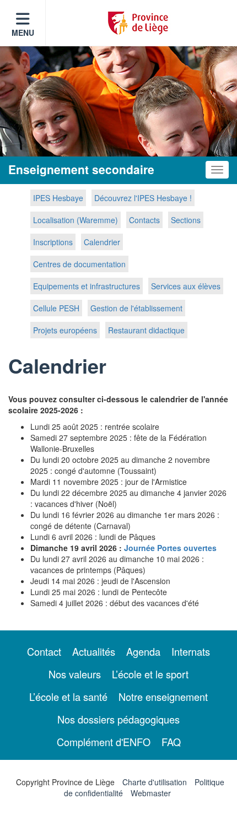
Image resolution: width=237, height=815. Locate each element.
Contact (44, 651)
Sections (186, 219)
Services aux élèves (185, 286)
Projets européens (65, 330)
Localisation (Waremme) (75, 219)
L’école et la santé (68, 696)
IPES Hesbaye (58, 197)
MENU (23, 32)
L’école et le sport (150, 674)
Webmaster (151, 792)
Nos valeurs (75, 674)
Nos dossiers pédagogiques (118, 719)
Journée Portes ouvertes (170, 547)
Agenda (143, 651)
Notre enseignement (163, 696)
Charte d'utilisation (154, 781)
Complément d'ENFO (103, 742)
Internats (190, 651)
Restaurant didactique (146, 330)
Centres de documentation (79, 263)
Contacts (144, 219)
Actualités (93, 651)
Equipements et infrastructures (86, 286)
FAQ (171, 742)
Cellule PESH (56, 308)
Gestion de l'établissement (136, 308)
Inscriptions (53, 241)
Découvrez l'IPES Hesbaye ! (143, 197)
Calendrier (102, 241)
